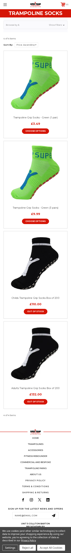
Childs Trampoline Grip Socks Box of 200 (35, 298)
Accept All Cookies (51, 548)
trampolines (35, 444)
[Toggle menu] (9, 4)
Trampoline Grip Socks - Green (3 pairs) (35, 207)
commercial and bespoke (35, 462)
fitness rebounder (35, 456)
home (35, 438)
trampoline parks (36, 468)
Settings (10, 548)
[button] (35, 25)
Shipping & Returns (35, 492)
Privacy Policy (35, 480)
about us (35, 474)
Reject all (27, 548)
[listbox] (26, 44)
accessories (35, 450)
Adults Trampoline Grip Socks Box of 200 (35, 388)
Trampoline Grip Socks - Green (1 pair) (35, 117)
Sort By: (8, 44)
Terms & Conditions (35, 486)
